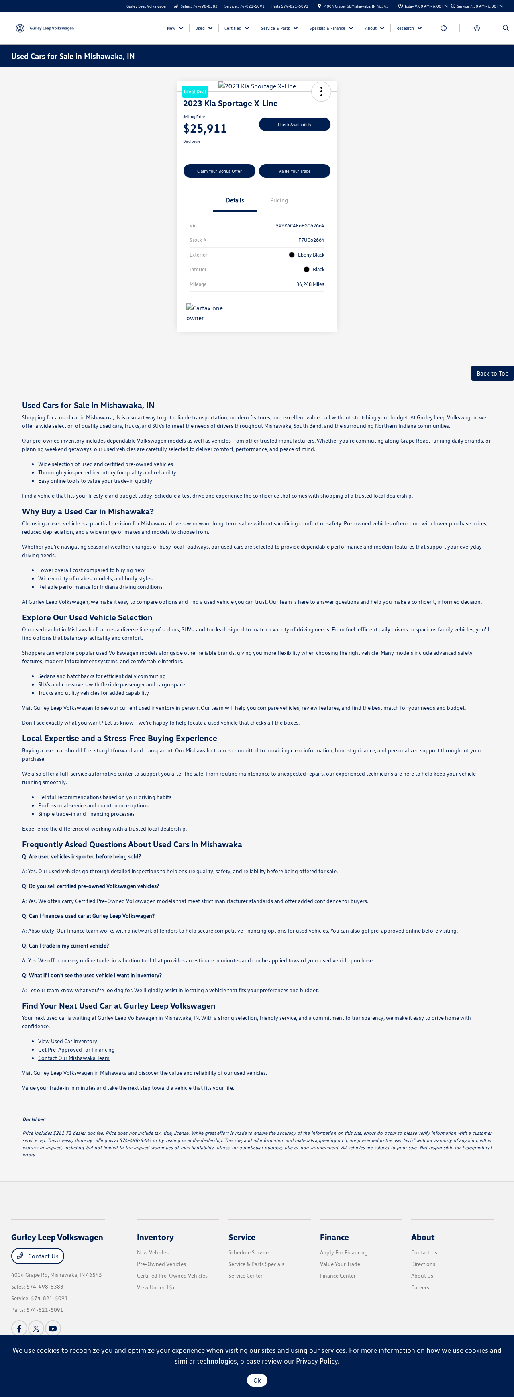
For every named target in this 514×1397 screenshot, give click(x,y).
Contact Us (43, 1256)
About (423, 1237)
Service (241, 1237)
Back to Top (493, 373)
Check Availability (294, 124)
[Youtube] (53, 1328)
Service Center (245, 1275)
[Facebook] (19, 1328)
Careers (420, 1287)
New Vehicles (153, 1252)
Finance (334, 1237)
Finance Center (338, 1275)
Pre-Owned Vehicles (161, 1263)
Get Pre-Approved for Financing (76, 1049)
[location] (319, 6)
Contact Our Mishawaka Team (74, 1057)
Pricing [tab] (279, 200)
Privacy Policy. (317, 1360)
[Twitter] (36, 1328)
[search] (506, 28)
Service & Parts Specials (256, 1263)
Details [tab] (235, 200)
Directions (423, 1263)
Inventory (155, 1237)
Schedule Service (248, 1252)
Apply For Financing (344, 1252)
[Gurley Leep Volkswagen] (47, 27)
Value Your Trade (295, 171)
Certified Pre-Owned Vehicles (172, 1275)
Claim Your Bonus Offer (219, 171)
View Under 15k (156, 1287)
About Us (422, 1275)
